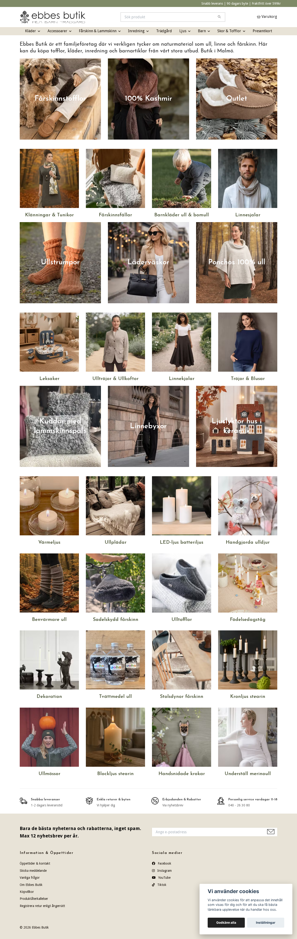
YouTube (164, 877)
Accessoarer (57, 31)
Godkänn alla (226, 922)
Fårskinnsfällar (115, 215)
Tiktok (161, 885)
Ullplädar (115, 542)
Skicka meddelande (33, 870)
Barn (202, 31)
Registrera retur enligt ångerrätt (42, 906)
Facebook (164, 863)
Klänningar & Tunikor (49, 215)
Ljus (182, 31)
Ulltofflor (181, 619)
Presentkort (262, 31)
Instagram (164, 870)
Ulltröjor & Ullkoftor (115, 378)
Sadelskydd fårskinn (115, 619)
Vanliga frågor (30, 877)
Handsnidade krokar (181, 773)
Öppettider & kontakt (35, 863)
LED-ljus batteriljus (181, 542)
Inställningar (265, 922)
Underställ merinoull (248, 773)
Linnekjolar (181, 378)
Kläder (30, 31)
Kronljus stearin (247, 696)
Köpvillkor (27, 892)
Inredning (136, 31)
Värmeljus (49, 542)
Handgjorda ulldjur (248, 542)
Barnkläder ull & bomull (181, 215)
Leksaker (49, 378)
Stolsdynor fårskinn (181, 696)
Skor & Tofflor (229, 31)
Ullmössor (49, 773)
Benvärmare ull (49, 619)
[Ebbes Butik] (84, 17)
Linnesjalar (247, 215)
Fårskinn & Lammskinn (97, 31)
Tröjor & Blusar (248, 378)
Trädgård (164, 31)
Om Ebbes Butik (31, 885)
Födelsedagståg (247, 619)
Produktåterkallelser (34, 899)
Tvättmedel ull (115, 696)
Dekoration (49, 696)
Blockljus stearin (115, 773)
